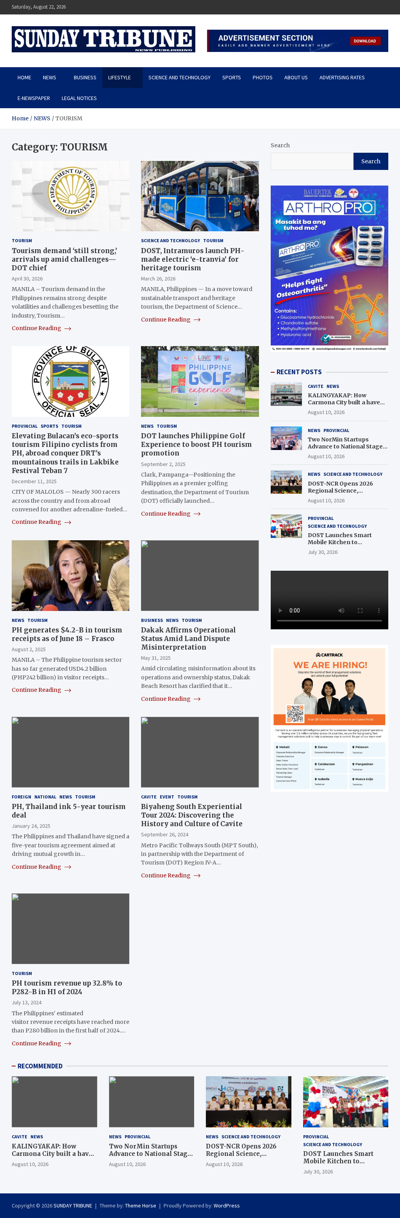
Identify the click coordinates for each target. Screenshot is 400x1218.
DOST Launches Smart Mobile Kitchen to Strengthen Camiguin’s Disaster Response (341, 546)
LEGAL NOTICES (79, 98)
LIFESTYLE (119, 77)
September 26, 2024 (164, 834)
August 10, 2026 (326, 412)
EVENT (167, 797)
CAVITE (149, 797)
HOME (24, 77)
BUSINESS (85, 77)
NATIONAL (45, 797)
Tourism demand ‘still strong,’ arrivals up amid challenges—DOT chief (64, 259)
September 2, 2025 (163, 464)
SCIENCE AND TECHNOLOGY (179, 77)
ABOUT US (296, 77)
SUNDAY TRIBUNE (73, 1205)
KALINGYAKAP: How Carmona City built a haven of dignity (346, 402)
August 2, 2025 (29, 649)
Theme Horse (140, 1205)
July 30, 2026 (323, 551)
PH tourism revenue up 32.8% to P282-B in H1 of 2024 (67, 987)
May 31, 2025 (156, 657)
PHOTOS (263, 77)
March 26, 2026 (158, 278)
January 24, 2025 (31, 825)
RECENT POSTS (299, 372)
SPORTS (231, 77)
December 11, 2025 (34, 481)
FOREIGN (21, 797)
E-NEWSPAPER (34, 98)
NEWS (49, 77)
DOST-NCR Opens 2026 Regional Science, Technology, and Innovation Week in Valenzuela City (348, 494)
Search (280, 145)
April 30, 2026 (27, 278)
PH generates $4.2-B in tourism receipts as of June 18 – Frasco (67, 634)
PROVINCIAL (25, 426)
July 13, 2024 (26, 1002)
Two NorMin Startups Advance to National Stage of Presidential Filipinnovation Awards (345, 450)
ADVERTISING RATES (342, 77)
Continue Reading (37, 328)
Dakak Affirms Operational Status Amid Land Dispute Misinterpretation (188, 639)
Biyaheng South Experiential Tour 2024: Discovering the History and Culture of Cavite (192, 815)
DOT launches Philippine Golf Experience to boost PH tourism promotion (196, 444)
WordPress (227, 1205)
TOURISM (22, 240)
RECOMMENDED (40, 1066)
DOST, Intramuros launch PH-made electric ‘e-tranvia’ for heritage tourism (193, 259)
